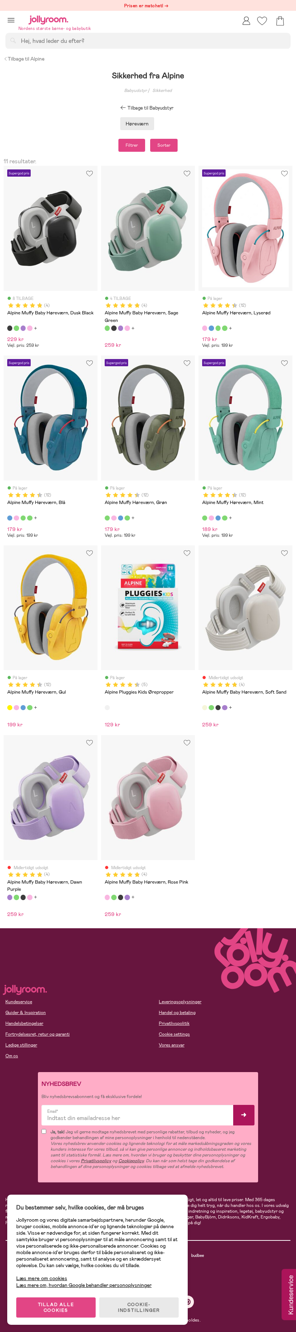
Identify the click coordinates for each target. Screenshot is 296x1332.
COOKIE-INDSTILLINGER (139, 1307)
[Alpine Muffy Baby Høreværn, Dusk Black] (9, 328)
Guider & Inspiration (25, 1012)
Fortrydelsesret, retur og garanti (37, 1034)
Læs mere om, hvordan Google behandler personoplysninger (84, 1285)
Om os (11, 1056)
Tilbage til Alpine (26, 59)
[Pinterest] (188, 1302)
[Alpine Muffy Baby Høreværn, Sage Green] (16, 328)
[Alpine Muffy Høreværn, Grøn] (218, 328)
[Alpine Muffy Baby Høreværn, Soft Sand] (204, 707)
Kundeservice (18, 1002)
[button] (11, 20)
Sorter (163, 145)
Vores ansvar (171, 1045)
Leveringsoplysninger (180, 1002)
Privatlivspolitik (174, 1023)
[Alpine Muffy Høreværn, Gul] (9, 707)
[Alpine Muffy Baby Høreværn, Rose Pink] (29, 328)
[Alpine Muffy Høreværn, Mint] (224, 328)
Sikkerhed (162, 90)
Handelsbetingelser (24, 1023)
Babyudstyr (135, 90)
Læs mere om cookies (41, 1278)
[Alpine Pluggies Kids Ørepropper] (107, 707)
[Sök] (13, 40)
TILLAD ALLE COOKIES (56, 1307)
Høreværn (137, 123)
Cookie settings (174, 1034)
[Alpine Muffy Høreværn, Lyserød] (204, 328)
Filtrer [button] (132, 145)
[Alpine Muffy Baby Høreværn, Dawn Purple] (23, 328)
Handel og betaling (177, 1012)
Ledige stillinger (21, 1045)
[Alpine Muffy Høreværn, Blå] (211, 328)
